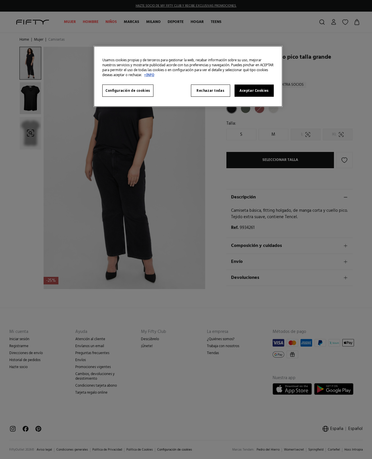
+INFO (149, 75)
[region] (188, 76)
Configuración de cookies (127, 90)
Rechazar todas (210, 90)
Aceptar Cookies (254, 90)
